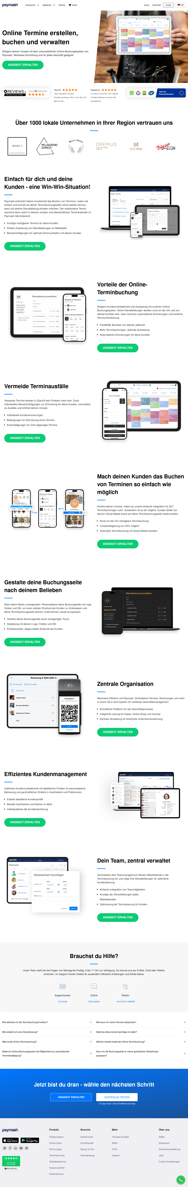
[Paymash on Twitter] (4, 1148)
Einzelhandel (87, 1143)
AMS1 (115, 1143)
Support (156, 5)
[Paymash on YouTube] (21, 1148)
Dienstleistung (88, 1155)
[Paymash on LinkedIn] (15, 1148)
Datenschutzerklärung (169, 1149)
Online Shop (55, 1143)
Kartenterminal (56, 1173)
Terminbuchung (56, 1155)
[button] (47, 1022)
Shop (74, 5)
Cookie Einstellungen (169, 1161)
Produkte (30, 5)
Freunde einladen (120, 1136)
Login (168, 5)
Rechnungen (55, 1149)
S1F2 (114, 1149)
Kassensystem (56, 1136)
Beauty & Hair (87, 1149)
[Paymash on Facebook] (10, 1148)
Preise (62, 5)
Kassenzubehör (57, 1167)
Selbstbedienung (57, 1161)
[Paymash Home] (13, 5)
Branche (47, 5)
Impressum (164, 1143)
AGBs (161, 1136)
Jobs (161, 1155)
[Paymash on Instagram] (26, 1148)
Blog (146, 5)
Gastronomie (87, 1136)
